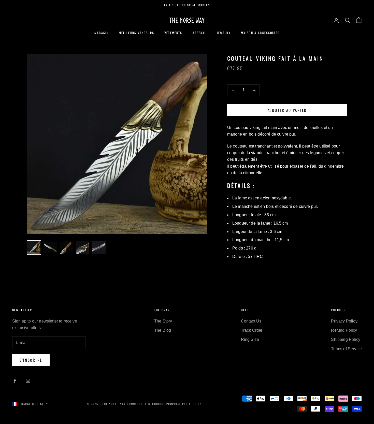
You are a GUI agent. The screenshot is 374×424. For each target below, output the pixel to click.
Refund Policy (344, 330)
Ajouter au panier (287, 110)
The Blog (162, 330)
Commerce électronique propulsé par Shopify (164, 404)
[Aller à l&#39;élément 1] (34, 247)
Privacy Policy (344, 321)
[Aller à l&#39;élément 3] (66, 247)
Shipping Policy (345, 339)
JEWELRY (224, 33)
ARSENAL (200, 33)
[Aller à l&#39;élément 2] (50, 247)
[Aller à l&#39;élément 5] (99, 247)
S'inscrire (31, 360)
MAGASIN (101, 33)
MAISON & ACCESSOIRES (260, 33)
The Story (163, 321)
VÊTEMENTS (173, 33)
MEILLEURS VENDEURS (136, 33)
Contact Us (251, 321)
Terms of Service (346, 349)
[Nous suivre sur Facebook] (14, 380)
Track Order (252, 330)
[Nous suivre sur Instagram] (28, 380)
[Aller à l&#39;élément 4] (83, 247)
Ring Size (250, 339)
